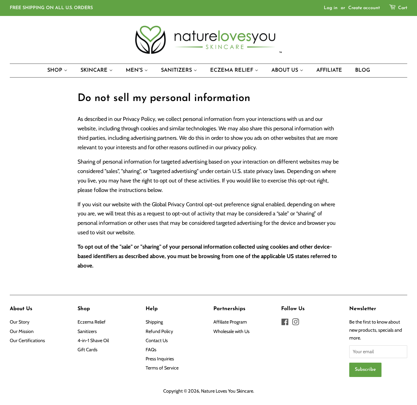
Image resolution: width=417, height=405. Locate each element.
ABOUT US (285, 70)
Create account (364, 8)
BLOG (362, 70)
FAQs (151, 350)
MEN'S (135, 70)
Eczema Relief (92, 322)
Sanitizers (87, 331)
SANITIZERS (177, 70)
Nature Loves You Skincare (227, 391)
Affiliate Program (230, 322)
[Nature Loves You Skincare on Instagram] (295, 323)
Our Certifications (27, 340)
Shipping (154, 322)
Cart (402, 8)
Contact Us (157, 340)
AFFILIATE (329, 70)
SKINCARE (94, 70)
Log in (331, 8)
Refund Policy (159, 331)
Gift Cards (87, 350)
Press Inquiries (160, 359)
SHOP (55, 70)
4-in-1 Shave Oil (93, 340)
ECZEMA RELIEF (232, 70)
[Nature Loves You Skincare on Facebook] (285, 323)
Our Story (19, 322)
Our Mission (22, 331)
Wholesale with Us (231, 331)
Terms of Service (162, 368)
